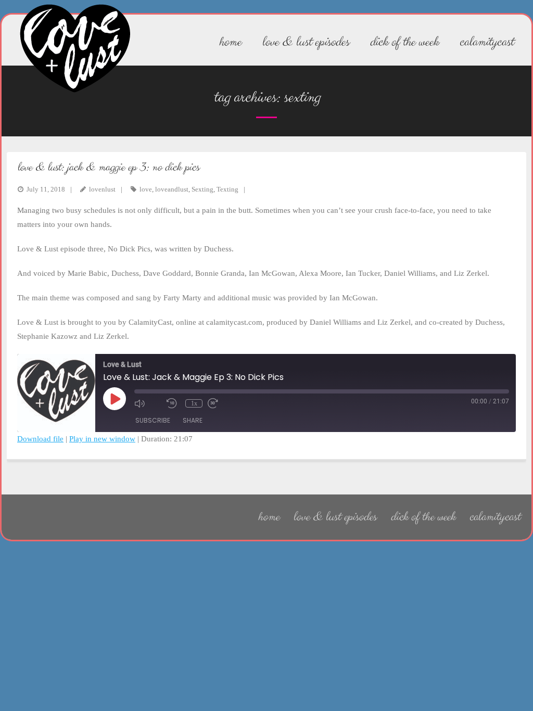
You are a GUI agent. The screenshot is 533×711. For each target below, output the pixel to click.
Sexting (202, 189)
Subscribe (152, 420)
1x (194, 403)
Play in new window (102, 439)
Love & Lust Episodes (334, 517)
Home (268, 517)
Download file (40, 439)
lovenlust (102, 189)
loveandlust (171, 189)
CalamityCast (494, 517)
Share (192, 420)
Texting (227, 189)
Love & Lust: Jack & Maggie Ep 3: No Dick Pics (108, 167)
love (145, 189)
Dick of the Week (422, 517)
